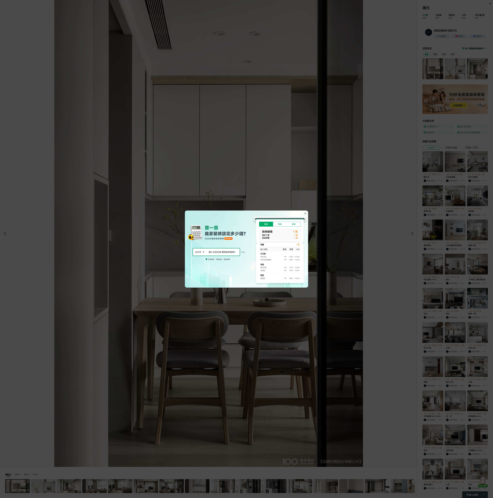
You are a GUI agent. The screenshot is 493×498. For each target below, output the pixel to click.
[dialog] (246, 249)
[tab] (266, 224)
